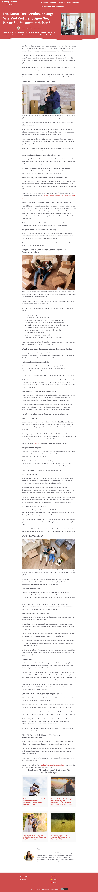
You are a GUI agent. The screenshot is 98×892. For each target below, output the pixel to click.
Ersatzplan (37, 443)
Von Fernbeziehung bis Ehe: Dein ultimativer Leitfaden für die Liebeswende (34, 837)
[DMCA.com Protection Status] (64, 889)
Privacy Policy (24, 876)
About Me (23, 879)
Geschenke (53, 2)
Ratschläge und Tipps (73, 2)
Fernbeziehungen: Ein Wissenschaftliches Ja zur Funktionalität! (60, 837)
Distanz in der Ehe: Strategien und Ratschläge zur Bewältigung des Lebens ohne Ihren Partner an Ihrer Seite (62, 801)
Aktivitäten (44, 2)
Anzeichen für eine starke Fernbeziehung (51, 765)
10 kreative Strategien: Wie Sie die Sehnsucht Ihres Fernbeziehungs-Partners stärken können (34, 801)
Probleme (62, 2)
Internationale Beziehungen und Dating (52, 6)
